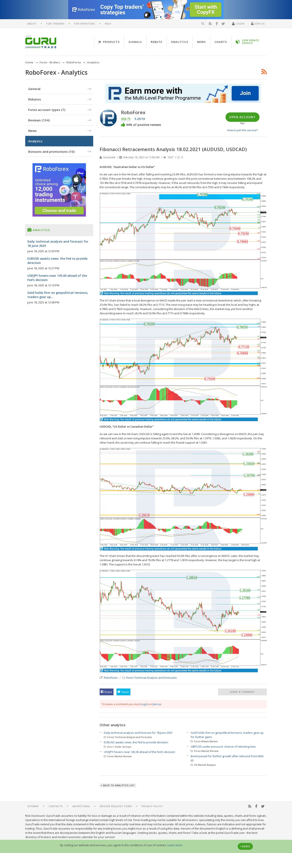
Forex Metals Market (205, 741)
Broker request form (116, 806)
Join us (157, 704)
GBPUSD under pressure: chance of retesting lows (223, 746)
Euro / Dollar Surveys (119, 746)
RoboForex (111, 678)
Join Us (259, 23)
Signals (135, 42)
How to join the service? (242, 130)
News (201, 42)
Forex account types (46, 110)
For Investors (84, 23)
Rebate (156, 42)
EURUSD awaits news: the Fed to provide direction (136, 742)
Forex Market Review (119, 756)
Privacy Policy (152, 806)
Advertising (81, 806)
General (34, 89)
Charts (221, 42)
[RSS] (210, 23)
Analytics (179, 42)
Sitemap (33, 806)
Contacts (56, 806)
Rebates (34, 99)
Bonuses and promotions (51, 151)
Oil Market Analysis (204, 764)
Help (108, 23)
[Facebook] (217, 23)
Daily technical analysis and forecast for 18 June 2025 (138, 733)
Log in (145, 704)
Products (111, 42)
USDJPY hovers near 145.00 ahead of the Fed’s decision (139, 752)
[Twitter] (223, 23)
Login (239, 23)
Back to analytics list (118, 785)
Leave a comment (242, 691)
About (32, 23)
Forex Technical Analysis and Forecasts (151, 678)
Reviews (39, 120)
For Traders (55, 23)
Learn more (174, 845)
